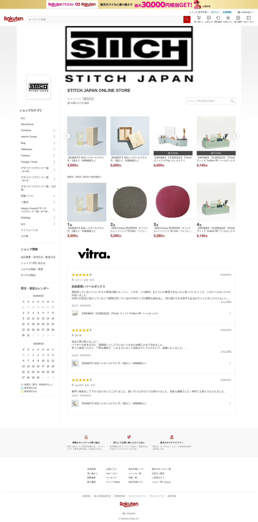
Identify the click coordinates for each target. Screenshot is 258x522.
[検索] (186, 19)
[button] (246, 12)
